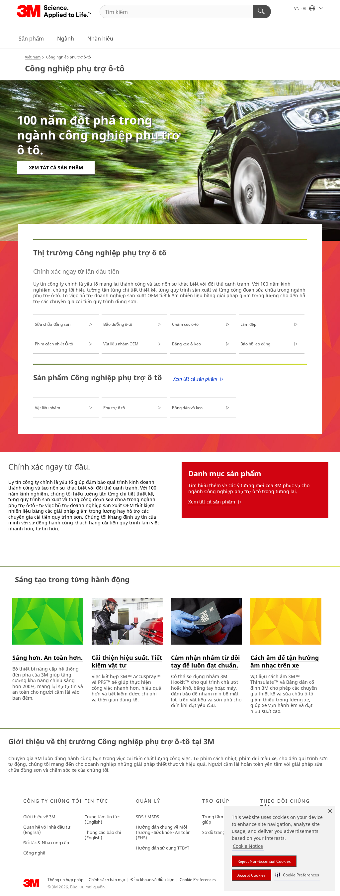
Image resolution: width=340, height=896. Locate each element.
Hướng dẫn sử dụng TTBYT (162, 848)
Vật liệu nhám (47, 407)
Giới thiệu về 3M (39, 817)
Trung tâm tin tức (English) (102, 819)
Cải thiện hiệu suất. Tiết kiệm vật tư (127, 661)
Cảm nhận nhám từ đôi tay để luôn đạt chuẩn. (205, 661)
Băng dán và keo (187, 407)
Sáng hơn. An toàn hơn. (47, 658)
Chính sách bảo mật (107, 879)
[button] (297, 874)
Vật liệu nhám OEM (120, 344)
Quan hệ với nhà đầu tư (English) (46, 829)
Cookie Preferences (198, 879)
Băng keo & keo (186, 344)
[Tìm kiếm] (262, 11)
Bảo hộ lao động (255, 344)
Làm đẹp (248, 324)
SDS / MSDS (147, 817)
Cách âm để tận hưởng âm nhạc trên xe (284, 661)
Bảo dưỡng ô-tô (117, 324)
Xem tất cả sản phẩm (195, 379)
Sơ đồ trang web (218, 832)
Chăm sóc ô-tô (185, 324)
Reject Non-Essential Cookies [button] (264, 861)
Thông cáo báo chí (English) (103, 835)
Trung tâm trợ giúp (216, 819)
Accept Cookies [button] (251, 875)
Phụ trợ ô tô (114, 407)
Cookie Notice (248, 846)
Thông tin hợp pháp (65, 879)
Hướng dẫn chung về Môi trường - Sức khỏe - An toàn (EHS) (163, 832)
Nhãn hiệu (100, 38)
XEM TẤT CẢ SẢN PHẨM (56, 167)
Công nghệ (34, 853)
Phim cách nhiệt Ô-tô (54, 344)
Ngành (65, 38)
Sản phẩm (31, 38)
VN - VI (300, 8)
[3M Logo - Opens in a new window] (54, 11)
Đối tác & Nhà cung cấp (46, 843)
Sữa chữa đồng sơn (52, 324)
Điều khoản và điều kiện (152, 879)
